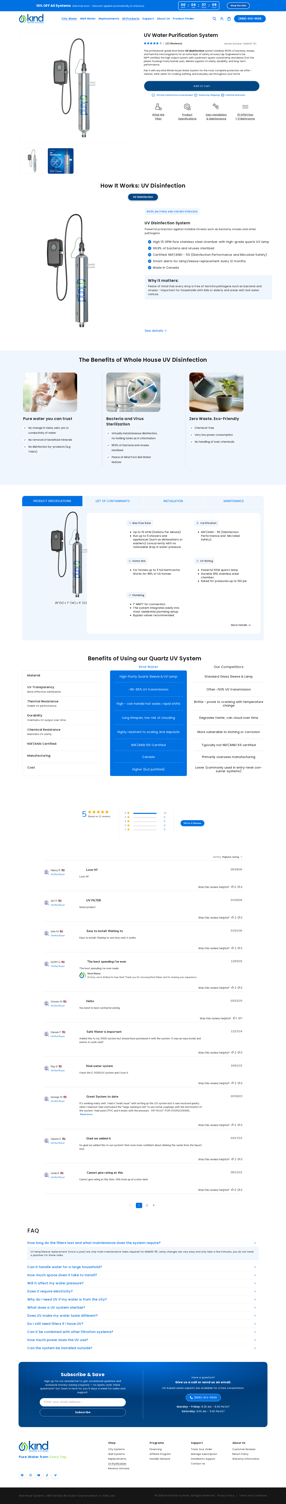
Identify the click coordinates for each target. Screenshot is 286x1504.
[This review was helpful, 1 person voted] (234, 1018)
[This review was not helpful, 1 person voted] (239, 1018)
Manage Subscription (204, 1454)
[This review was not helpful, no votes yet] (239, 887)
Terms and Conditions (253, 1495)
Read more (86, 1114)
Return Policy (240, 1454)
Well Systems (116, 1454)
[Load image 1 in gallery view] (33, 161)
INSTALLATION (173, 501)
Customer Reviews (244, 1449)
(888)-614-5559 (250, 19)
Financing (156, 1449)
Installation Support (203, 1458)
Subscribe (83, 1412)
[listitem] (158, 113)
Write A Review (192, 823)
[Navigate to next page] (155, 1205)
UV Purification (117, 1463)
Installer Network (160, 1458)
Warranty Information (246, 1458)
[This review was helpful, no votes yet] (232, 887)
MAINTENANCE (234, 501)
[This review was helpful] (233, 918)
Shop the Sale (238, 5)
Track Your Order (201, 1449)
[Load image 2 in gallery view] (61, 161)
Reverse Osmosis (118, 1468)
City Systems (116, 1449)
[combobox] (227, 857)
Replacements (117, 1458)
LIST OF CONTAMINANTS (113, 501)
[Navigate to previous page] (131, 1205)
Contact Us (198, 1463)
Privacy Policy (225, 1495)
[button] (69, 18)
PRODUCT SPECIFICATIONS (52, 501)
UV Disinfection (143, 197)
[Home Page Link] (31, 19)
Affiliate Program (160, 1454)
